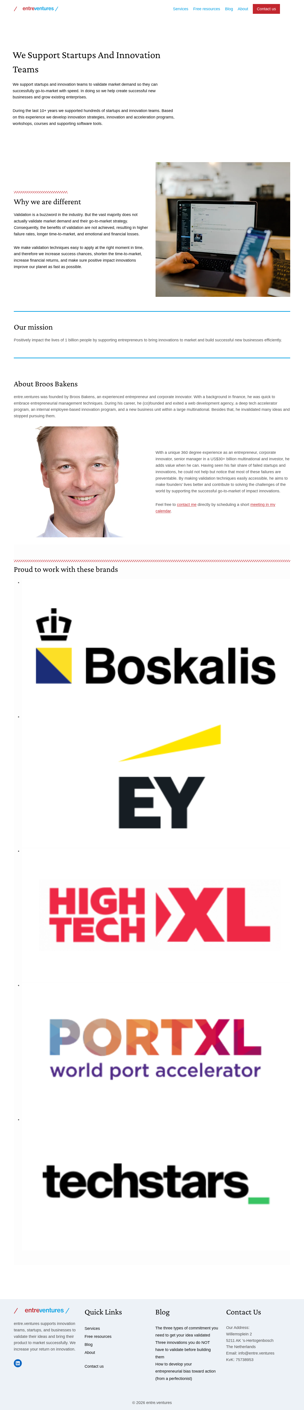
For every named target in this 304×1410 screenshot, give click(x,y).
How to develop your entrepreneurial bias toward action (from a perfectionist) (185, 1371)
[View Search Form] (286, 9)
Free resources (206, 9)
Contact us (266, 9)
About (243, 9)
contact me (187, 504)
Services (180, 9)
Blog (229, 9)
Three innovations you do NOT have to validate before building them (183, 1349)
